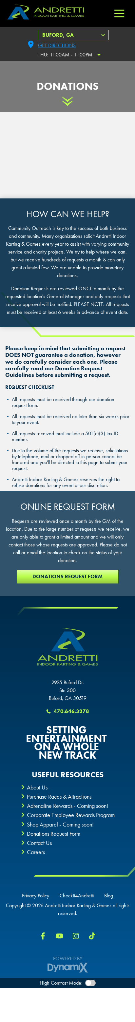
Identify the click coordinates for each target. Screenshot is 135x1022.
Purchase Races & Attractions (59, 796)
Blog (108, 895)
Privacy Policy (35, 895)
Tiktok (92, 936)
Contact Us (39, 843)
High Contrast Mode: (61, 982)
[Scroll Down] (67, 101)
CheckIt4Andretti (77, 895)
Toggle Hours (99, 55)
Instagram (76, 936)
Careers (36, 852)
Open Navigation (119, 13)
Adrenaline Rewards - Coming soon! (67, 805)
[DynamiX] (67, 967)
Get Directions (57, 45)
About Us (37, 787)
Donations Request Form (67, 576)
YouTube (59, 936)
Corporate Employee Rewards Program (71, 815)
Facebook (43, 936)
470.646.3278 (71, 711)
